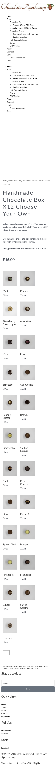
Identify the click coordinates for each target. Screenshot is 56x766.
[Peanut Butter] (10, 402)
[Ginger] (10, 592)
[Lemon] (10, 435)
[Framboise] (27, 562)
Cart (9, 61)
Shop (9, 19)
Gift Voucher (15, 46)
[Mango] (27, 532)
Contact (10, 52)
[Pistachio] (27, 502)
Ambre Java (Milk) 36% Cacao (25, 28)
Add (6, 295)
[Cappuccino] (27, 372)
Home (9, 16)
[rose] (27, 342)
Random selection (20, 37)
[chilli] (10, 468)
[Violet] (10, 342)
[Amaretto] (27, 309)
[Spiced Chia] (10, 532)
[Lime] (10, 502)
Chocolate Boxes (17, 31)
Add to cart (20, 652)
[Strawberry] (10, 309)
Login (9, 55)
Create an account (17, 58)
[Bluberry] (10, 625)
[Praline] (27, 278)
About (9, 49)
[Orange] (27, 435)
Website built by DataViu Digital (21, 763)
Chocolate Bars (16, 22)
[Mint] (10, 278)
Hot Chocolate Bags (18, 40)
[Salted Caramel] (27, 592)
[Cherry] (27, 468)
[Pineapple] (10, 562)
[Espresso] (10, 372)
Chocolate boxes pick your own (25, 34)
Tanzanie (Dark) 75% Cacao (24, 25)
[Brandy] (27, 402)
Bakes (12, 43)
